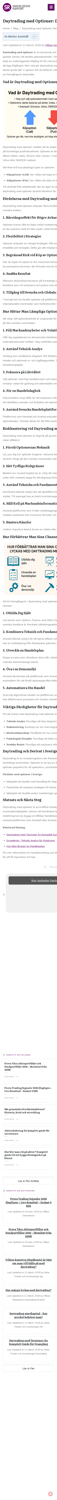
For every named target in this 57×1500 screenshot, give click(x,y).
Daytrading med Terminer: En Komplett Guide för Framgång (28, 1342)
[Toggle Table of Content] (33, 36)
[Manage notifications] (50, 1494)
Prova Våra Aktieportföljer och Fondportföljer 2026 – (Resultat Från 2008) (25, 1066)
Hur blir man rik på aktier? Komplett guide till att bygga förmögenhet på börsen (26, 1155)
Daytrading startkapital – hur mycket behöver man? (28, 1315)
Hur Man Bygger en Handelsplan (26, 846)
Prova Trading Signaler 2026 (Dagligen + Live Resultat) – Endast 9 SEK (28, 1089)
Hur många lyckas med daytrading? (28, 1290)
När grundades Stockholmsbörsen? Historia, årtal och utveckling (24, 1110)
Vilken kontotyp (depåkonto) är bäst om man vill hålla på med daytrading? (28, 1263)
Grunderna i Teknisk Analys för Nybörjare (31, 840)
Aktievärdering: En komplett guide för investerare (27, 1132)
